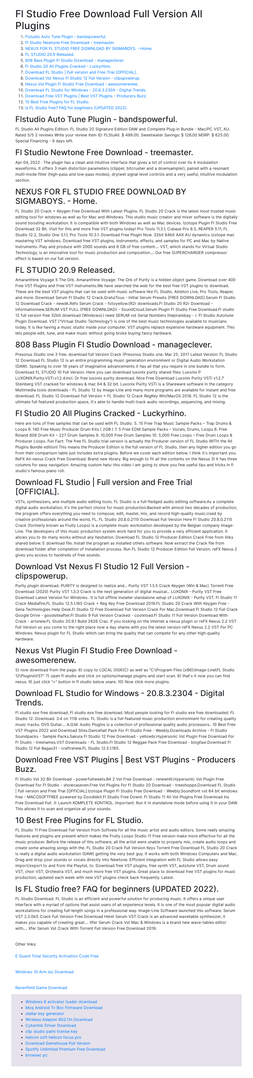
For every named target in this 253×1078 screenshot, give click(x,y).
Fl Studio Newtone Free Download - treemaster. (70, 42)
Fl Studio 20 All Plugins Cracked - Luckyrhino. (68, 66)
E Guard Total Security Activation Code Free (57, 955)
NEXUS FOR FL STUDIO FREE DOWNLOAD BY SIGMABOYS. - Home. (88, 48)
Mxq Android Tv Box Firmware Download (64, 1007)
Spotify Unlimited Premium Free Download (65, 1049)
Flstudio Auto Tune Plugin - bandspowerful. (65, 36)
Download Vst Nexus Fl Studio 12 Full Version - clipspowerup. (82, 78)
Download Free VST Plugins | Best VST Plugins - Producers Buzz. (86, 95)
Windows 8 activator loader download (61, 1001)
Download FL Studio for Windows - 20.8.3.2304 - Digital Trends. (85, 89)
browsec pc (36, 1055)
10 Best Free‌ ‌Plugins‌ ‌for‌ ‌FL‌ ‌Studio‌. (57, 101)
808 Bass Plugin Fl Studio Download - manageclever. (74, 60)
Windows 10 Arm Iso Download (44, 971)
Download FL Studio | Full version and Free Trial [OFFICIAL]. (81, 72)
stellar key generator (44, 1013)
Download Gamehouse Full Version (57, 1043)
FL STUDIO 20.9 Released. (49, 54)
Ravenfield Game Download (41, 987)
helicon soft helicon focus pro (53, 1037)
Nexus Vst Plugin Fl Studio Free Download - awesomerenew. (81, 84)
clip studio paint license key (51, 1031)
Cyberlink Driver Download (50, 1025)
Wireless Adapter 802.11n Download (59, 1019)
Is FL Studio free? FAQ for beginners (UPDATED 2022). (76, 107)
